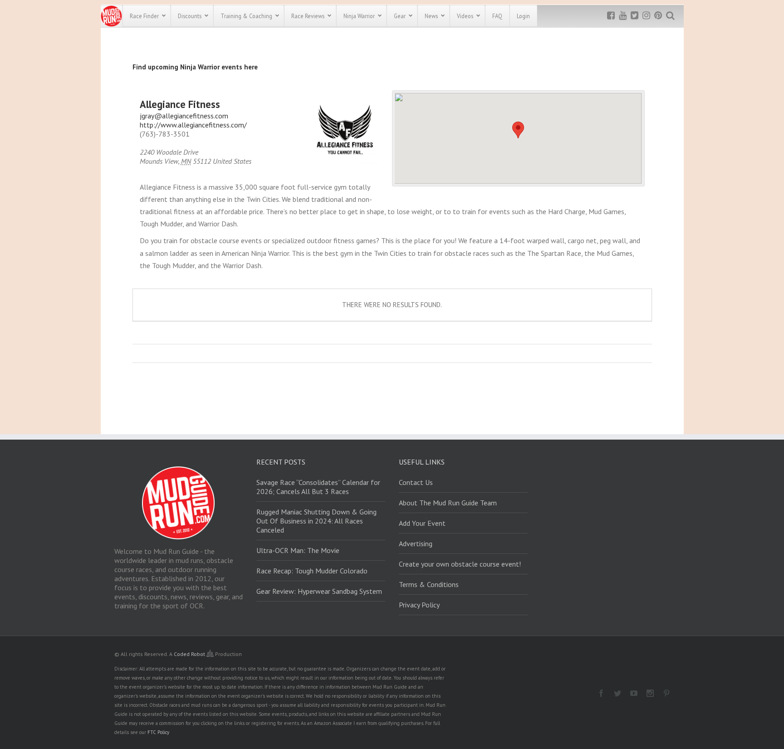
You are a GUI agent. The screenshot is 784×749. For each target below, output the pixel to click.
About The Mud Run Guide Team (448, 502)
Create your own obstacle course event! (460, 563)
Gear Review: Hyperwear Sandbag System (319, 591)
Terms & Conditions (429, 584)
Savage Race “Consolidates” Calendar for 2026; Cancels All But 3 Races (318, 487)
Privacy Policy (419, 604)
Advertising (415, 543)
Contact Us (416, 482)
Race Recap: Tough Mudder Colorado (312, 570)
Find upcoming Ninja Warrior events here (195, 67)
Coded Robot (190, 654)
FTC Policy (158, 732)
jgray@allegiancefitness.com (184, 115)
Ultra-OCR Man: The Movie (297, 550)
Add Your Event (422, 523)
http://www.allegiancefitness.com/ (193, 124)
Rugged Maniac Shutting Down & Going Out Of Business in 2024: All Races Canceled (316, 520)
